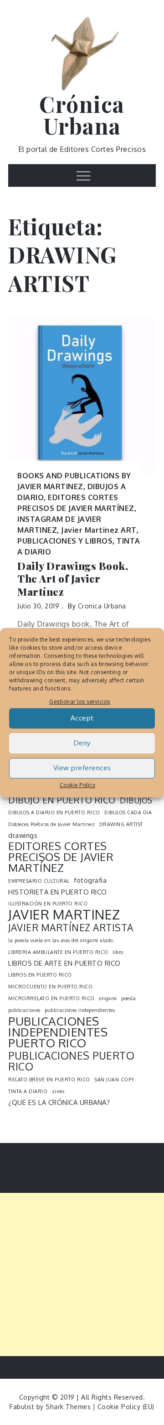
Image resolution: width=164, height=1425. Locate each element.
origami (108, 998)
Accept (82, 718)
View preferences (82, 768)
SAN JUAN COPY (114, 1079)
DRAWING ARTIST (121, 824)
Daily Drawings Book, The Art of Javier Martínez (72, 578)
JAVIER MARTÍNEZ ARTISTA (70, 927)
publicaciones (24, 1010)
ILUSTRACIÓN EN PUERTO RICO (47, 903)
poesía (128, 998)
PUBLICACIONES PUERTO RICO (71, 1061)
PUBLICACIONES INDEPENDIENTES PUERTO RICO (58, 1032)
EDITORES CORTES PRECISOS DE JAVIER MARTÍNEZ (60, 857)
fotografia (90, 880)
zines (58, 1091)
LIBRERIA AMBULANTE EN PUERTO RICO (58, 952)
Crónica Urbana (82, 114)
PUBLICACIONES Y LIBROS (65, 540)
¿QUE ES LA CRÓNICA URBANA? (59, 1102)
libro (118, 952)
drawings (22, 835)
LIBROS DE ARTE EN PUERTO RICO (64, 963)
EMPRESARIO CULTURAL (39, 881)
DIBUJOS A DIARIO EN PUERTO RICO (54, 812)
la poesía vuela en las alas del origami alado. (61, 940)
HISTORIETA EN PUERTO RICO (57, 892)
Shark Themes (69, 1406)
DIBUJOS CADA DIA (128, 812)
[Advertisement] (82, 1274)
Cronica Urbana (102, 606)
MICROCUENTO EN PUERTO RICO (50, 986)
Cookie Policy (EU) (125, 1406)
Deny (82, 743)
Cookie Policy (78, 785)
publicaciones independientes (80, 1010)
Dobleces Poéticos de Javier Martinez (51, 824)
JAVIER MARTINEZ (64, 914)
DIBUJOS (136, 800)
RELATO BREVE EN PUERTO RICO (49, 1079)
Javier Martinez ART (99, 530)
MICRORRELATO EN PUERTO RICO (51, 998)
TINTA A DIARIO (27, 1091)
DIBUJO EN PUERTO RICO (62, 800)
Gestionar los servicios (79, 701)
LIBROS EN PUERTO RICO (40, 975)
